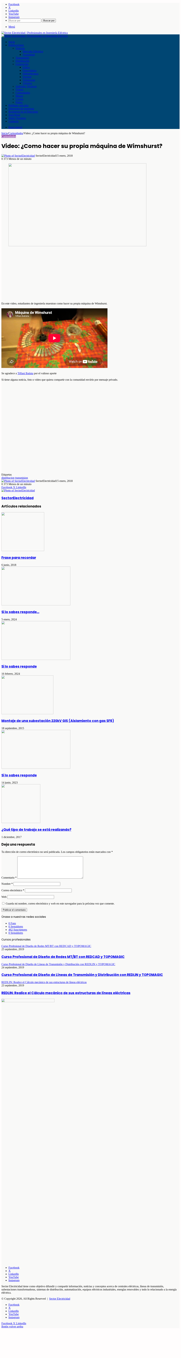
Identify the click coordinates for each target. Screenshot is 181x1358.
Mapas (19, 95)
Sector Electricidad (59, 1298)
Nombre (7, 883)
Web (4, 896)
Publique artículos (18, 105)
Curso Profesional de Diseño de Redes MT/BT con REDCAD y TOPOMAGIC (63, 956)
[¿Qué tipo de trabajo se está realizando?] (20, 822)
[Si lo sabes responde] (35, 658)
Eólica (26, 67)
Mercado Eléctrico (33, 51)
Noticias (20, 48)
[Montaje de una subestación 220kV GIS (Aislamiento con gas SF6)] (27, 713)
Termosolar (29, 79)
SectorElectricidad (17, 498)
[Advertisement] (90, 274)
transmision (21, 477)
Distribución (22, 60)
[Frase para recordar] (22, 550)
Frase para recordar (18, 557)
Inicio (11, 41)
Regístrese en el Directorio (23, 111)
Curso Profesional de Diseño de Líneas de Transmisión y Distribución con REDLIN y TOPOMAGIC (82, 974)
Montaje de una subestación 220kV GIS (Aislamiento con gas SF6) (57, 720)
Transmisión (22, 57)
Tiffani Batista (25, 373)
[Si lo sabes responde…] (35, 604)
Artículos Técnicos (26, 86)
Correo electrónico (12, 890)
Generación (22, 64)
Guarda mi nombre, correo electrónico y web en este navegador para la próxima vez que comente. (60, 903)
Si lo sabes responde (19, 666)
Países (19, 102)
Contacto (13, 121)
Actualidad (29, 54)
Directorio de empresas (21, 108)
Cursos (19, 99)
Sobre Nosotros (17, 118)
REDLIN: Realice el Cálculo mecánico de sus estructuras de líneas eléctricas (65, 993)
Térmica (27, 83)
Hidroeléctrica (30, 73)
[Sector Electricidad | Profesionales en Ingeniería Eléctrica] (34, 32)
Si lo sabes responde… (20, 612)
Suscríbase (14, 114)
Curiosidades (23, 92)
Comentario (9, 877)
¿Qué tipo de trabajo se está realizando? (36, 829)
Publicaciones (16, 45)
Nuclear (27, 76)
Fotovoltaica (29, 70)
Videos (19, 89)
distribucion (7, 477)
